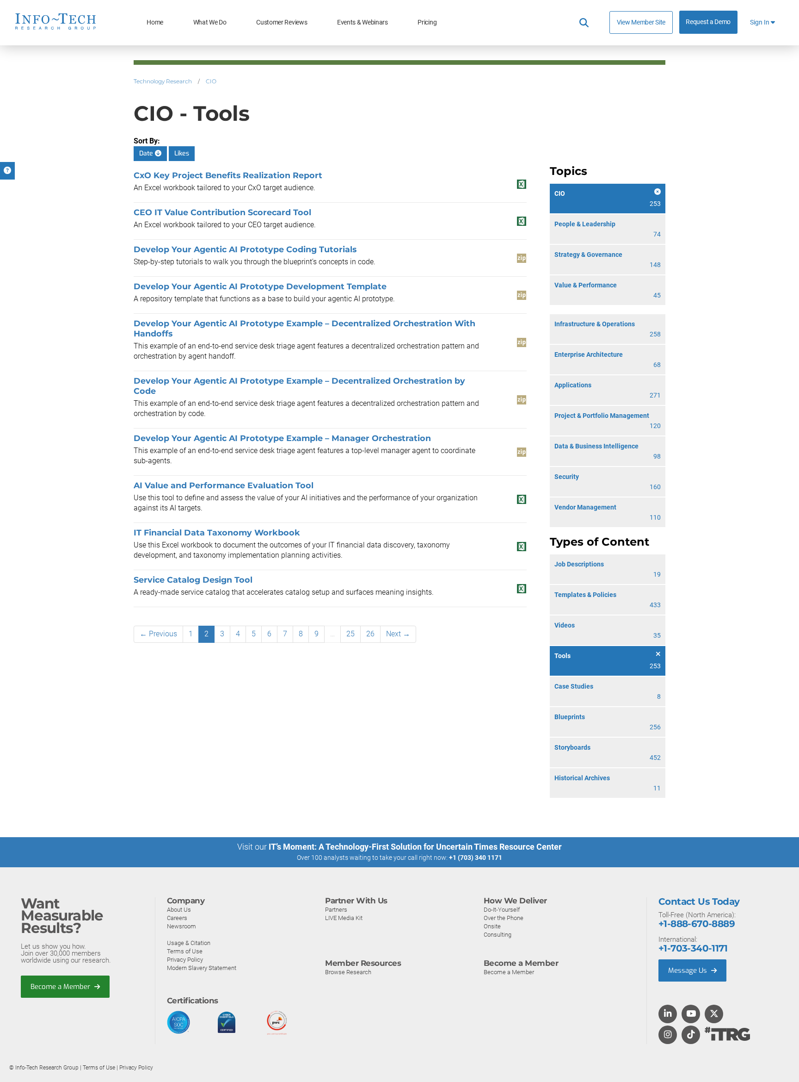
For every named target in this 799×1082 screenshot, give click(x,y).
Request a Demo (708, 22)
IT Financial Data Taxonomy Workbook (217, 532)
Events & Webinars (362, 22)
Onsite (492, 926)
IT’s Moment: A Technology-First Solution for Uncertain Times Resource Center (415, 847)
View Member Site (641, 22)
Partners (336, 909)
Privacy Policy (185, 959)
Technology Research (163, 81)
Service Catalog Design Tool (193, 580)
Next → (398, 633)
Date (147, 153)
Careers (177, 917)
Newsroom (181, 926)
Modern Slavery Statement (201, 967)
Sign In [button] (760, 22)
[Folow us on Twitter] (714, 1014)
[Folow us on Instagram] (667, 1035)
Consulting (497, 934)
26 (370, 633)
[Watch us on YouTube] (691, 1014)
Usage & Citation (188, 942)
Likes (181, 153)
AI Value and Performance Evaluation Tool (223, 485)
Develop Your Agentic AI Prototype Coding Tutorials (245, 249)
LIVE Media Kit (344, 917)
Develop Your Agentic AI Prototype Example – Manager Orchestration (282, 438)
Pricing (427, 22)
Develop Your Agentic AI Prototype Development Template (260, 286)
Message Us (688, 970)
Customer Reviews (281, 22)
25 (350, 633)
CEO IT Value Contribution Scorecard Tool (222, 212)
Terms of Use (185, 951)
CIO (211, 81)
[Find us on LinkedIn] (667, 1014)
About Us (179, 909)
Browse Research (348, 972)
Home (155, 22)
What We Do (210, 22)
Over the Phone (503, 917)
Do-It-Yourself (502, 909)
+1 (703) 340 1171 (475, 857)
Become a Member (61, 986)
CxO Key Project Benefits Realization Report (228, 175)
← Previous (158, 633)
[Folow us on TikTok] (690, 1035)
